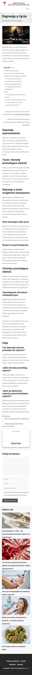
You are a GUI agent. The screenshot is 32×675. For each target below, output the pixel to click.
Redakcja (20, 664)
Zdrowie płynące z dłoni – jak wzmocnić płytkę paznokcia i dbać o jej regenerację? (15, 534)
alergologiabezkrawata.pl (22, 114)
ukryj (13, 67)
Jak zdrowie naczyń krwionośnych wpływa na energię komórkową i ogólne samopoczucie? (16, 566)
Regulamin (12, 664)
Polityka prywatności (12, 661)
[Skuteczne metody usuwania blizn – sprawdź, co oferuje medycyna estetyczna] (16, 606)
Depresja (7, 416)
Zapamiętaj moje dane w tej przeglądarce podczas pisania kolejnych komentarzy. (16, 493)
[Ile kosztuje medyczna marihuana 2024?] (16, 635)
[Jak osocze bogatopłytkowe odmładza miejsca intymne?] (16, 580)
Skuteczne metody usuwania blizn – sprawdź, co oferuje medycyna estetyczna (14, 621)
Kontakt (23, 661)
